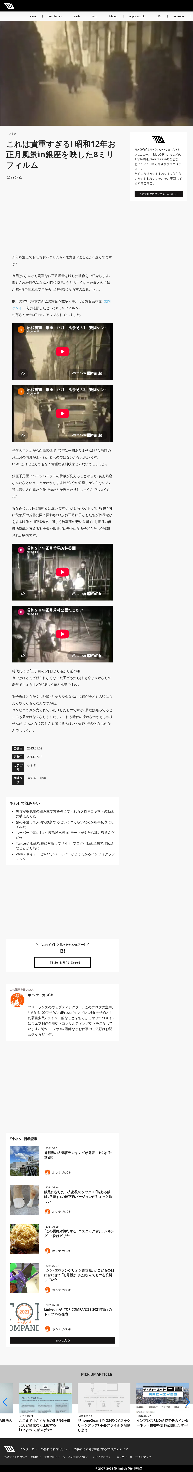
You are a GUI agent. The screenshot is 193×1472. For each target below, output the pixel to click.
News (33, 16)
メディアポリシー (102, 1457)
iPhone (113, 16)
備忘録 (32, 778)
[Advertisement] (62, 216)
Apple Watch (137, 16)
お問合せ (36, 1457)
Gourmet (178, 16)
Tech (77, 16)
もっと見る (62, 1340)
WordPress (55, 16)
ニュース (145, 154)
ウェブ (169, 149)
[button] (5, 1402)
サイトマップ (143, 1457)
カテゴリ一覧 (124, 1457)
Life (159, 16)
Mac (94, 16)
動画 (43, 778)
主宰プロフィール (54, 1457)
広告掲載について (78, 1457)
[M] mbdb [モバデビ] (128, 1468)
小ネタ (12, 133)
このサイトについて (16, 1457)
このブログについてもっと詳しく (158, 194)
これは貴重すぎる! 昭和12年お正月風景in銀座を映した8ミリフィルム (61, 154)
